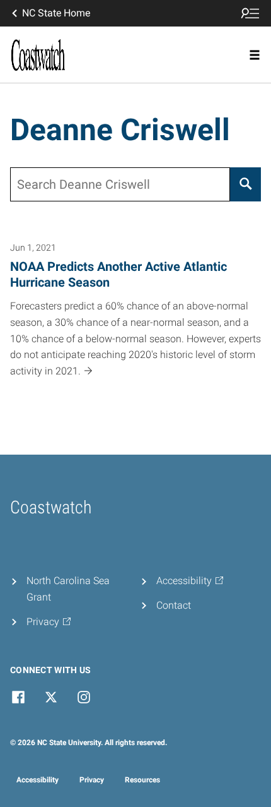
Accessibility (37, 779)
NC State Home (56, 13)
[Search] (245, 184)
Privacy (91, 779)
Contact (173, 605)
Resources (142, 779)
